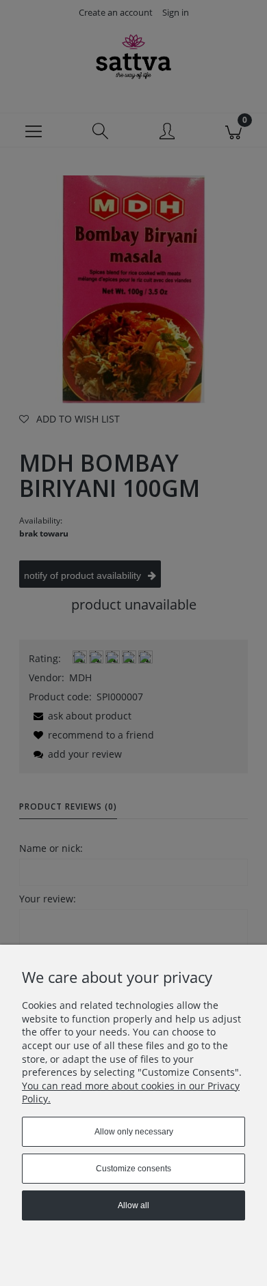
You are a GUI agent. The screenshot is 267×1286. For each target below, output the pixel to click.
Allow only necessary (133, 1132)
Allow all (133, 1205)
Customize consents (133, 1168)
